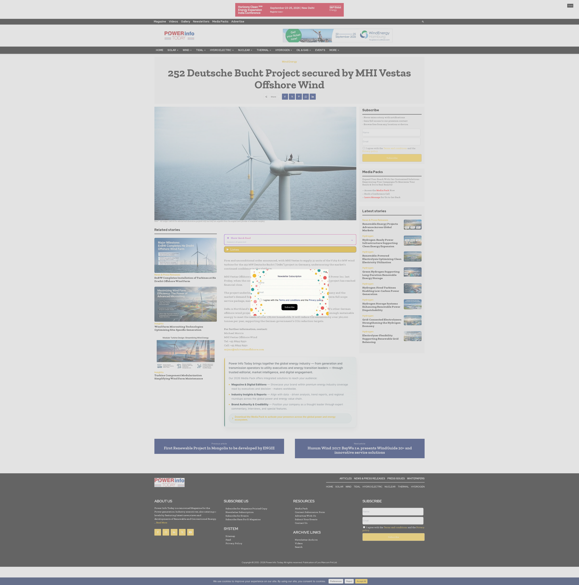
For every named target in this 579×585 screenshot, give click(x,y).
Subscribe (289, 307)
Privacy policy (316, 300)
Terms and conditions (289, 300)
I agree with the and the (292, 300)
